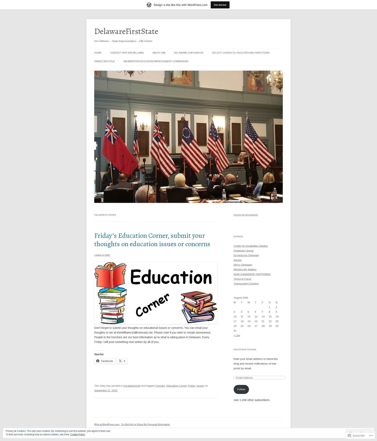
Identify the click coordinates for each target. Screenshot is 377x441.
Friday (191, 385)
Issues (200, 385)
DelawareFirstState (126, 31)
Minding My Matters (245, 269)
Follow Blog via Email (245, 349)
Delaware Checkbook (188, 52)
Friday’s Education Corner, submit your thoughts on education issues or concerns (152, 239)
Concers (160, 385)
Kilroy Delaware (243, 264)
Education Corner (177, 385)
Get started (220, 4)
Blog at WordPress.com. (107, 424)
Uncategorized (131, 385)
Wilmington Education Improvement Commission (156, 61)
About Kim (158, 52)
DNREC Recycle (104, 61)
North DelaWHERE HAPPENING (252, 274)
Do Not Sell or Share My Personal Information (145, 424)
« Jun (237, 335)
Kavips (238, 260)
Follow (241, 389)
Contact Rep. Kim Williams (127, 52)
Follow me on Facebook (246, 214)
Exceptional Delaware (246, 255)
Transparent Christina (246, 283)
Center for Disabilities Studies (251, 245)
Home (98, 52)
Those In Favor (242, 278)
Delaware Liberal (243, 250)
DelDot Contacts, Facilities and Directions (241, 52)
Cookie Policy (77, 434)
